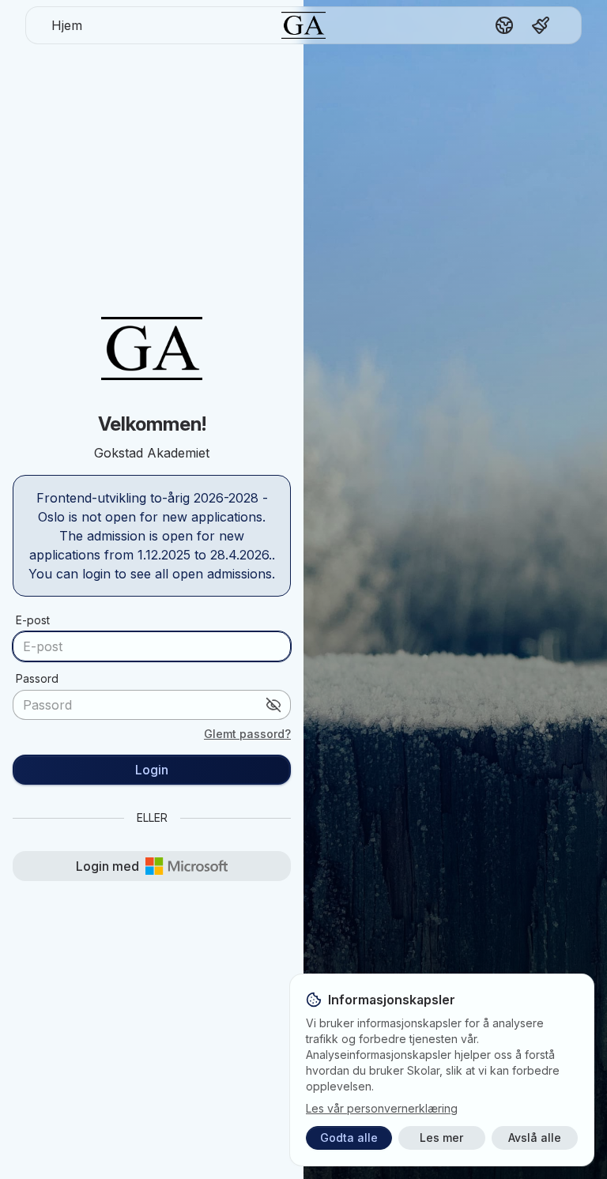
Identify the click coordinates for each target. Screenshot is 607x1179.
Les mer (441, 1137)
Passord (37, 678)
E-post (33, 620)
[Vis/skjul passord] (273, 705)
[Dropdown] (504, 25)
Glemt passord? (247, 733)
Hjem (66, 25)
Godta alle (349, 1137)
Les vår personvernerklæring (382, 1108)
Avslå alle (534, 1137)
